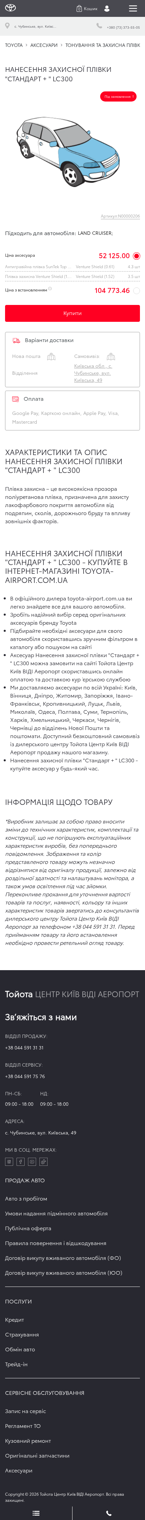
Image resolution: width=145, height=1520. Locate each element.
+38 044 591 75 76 (25, 1076)
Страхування (22, 1334)
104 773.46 (112, 289)
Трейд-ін (16, 1364)
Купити (72, 312)
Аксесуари (18, 1470)
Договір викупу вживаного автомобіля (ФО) (63, 1257)
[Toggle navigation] (133, 8)
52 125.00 (114, 255)
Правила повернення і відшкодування (56, 1242)
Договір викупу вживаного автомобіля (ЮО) (63, 1272)
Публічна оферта (28, 1228)
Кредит (14, 1319)
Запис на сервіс (25, 1410)
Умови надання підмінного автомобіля (56, 1213)
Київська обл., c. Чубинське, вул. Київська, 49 (93, 372)
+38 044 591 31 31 (24, 1047)
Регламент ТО (23, 1425)
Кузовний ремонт (28, 1440)
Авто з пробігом (26, 1198)
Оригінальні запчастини (37, 1455)
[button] (87, 8)
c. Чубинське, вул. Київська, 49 (40, 1132)
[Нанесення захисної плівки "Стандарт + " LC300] (72, 146)
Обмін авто (20, 1349)
